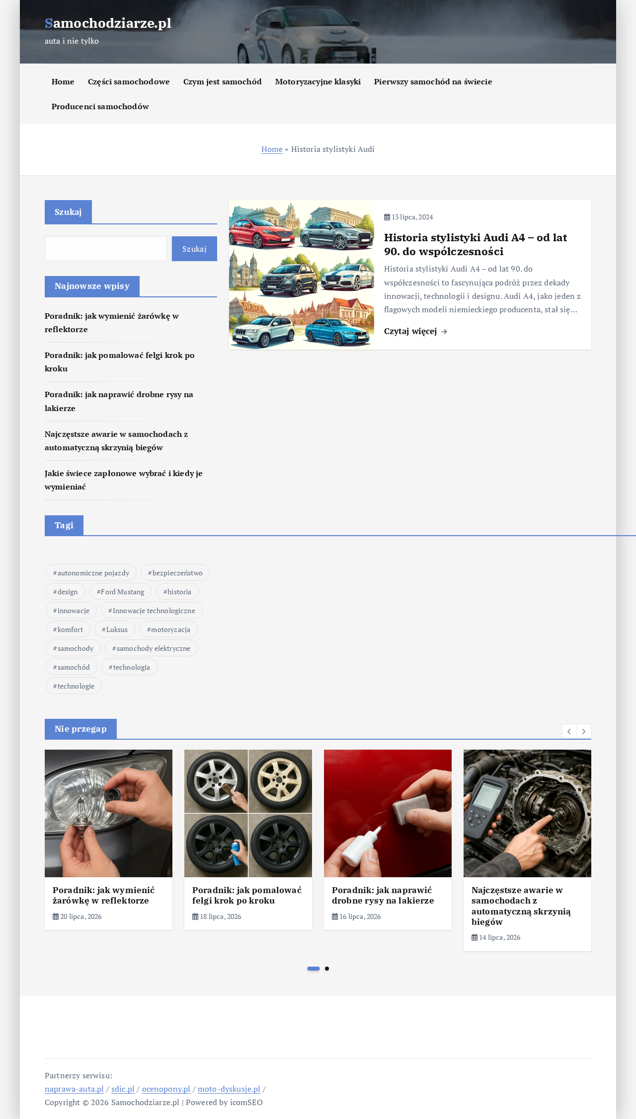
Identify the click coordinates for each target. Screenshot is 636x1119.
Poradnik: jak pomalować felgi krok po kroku (247, 895)
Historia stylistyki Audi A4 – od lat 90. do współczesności (475, 244)
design (68, 591)
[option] (108, 840)
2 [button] (327, 969)
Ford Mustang (122, 591)
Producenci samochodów (100, 106)
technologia (132, 667)
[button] (569, 731)
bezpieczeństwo (178, 572)
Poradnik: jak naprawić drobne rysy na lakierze (383, 895)
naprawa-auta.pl (74, 1088)
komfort (70, 629)
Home (63, 81)
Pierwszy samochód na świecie (433, 81)
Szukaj (68, 211)
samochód (74, 667)
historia (179, 591)
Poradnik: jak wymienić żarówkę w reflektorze (104, 895)
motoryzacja (170, 629)
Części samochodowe (129, 81)
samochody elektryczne (153, 648)
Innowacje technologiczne (154, 610)
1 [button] (314, 969)
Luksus (117, 629)
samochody (75, 648)
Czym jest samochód (222, 81)
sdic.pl (123, 1088)
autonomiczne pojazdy (93, 572)
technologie (76, 686)
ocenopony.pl (166, 1088)
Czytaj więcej (412, 331)
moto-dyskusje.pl (229, 1088)
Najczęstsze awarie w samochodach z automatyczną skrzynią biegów (521, 906)
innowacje (73, 610)
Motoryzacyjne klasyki (318, 81)
